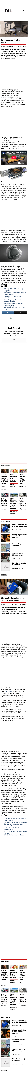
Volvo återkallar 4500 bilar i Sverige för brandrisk (4, 501)
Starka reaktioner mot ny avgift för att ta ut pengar (22, 479)
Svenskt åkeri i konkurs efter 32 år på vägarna (22, 501)
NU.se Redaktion (22, 604)
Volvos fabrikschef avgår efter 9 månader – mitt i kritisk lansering (13, 503)
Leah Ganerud (22, 46)
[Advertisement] (14, 75)
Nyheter (3, 46)
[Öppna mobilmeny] (2, 10)
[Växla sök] (24, 10)
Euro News (9, 691)
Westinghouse (5, 97)
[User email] (14, 340)
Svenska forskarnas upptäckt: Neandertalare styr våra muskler (4, 479)
